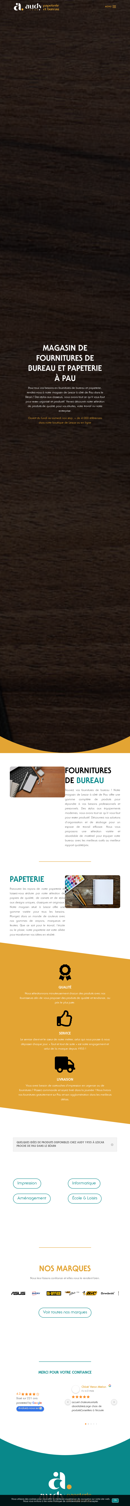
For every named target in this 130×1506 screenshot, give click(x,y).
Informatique (84, 1184)
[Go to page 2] (91, 1423)
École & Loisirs (84, 1199)
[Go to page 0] (85, 1423)
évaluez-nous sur (28, 1408)
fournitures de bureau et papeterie (80, 388)
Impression (27, 1184)
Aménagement (31, 1199)
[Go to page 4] (96, 1423)
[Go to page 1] (88, 1424)
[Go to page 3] (93, 1423)
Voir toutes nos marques (65, 1313)
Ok (115, 1500)
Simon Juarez (90, 1387)
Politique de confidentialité (66, 1501)
